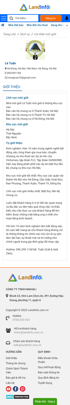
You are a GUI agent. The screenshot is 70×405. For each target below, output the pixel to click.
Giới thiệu (11, 358)
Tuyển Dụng (45, 382)
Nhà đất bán (16, 25)
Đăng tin (51, 18)
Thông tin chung (15, 363)
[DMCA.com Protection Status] (35, 397)
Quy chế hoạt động (49, 367)
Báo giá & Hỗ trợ (15, 377)
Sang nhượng (59, 25)
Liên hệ (10, 382)
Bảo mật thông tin (49, 372)
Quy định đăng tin (48, 377)
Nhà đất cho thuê (37, 25)
